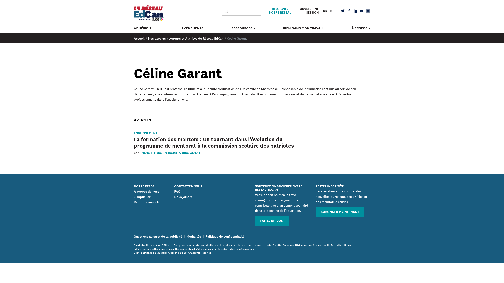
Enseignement (145, 132)
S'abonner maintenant (340, 211)
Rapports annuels (147, 201)
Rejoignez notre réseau (280, 10)
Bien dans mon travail (303, 28)
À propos (359, 28)
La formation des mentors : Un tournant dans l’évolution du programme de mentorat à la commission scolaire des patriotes (214, 142)
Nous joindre (183, 196)
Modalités (194, 236)
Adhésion (143, 28)
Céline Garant (189, 152)
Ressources (242, 28)
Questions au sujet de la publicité (158, 236)
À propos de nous (146, 191)
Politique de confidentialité (225, 236)
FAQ (177, 191)
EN (325, 10)
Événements (192, 28)
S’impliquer (142, 196)
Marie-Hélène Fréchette (159, 152)
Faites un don (271, 220)
